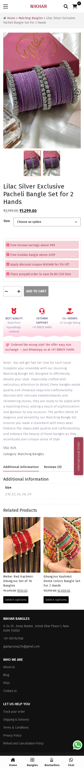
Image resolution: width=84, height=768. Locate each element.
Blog (6, 675)
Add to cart (36, 291)
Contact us (10, 691)
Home (11, 18)
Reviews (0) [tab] (53, 467)
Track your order (14, 712)
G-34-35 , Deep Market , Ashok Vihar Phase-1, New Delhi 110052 (36, 628)
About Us (9, 667)
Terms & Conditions (16, 727)
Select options (15, 600)
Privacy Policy (12, 735)
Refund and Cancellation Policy (23, 743)
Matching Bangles (31, 18)
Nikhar (38, 6)
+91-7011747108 (13, 638)
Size (6, 221)
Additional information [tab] (21, 467)
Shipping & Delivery (16, 719)
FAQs (6, 683)
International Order (78, 456)
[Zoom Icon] (42, 90)
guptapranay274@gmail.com (21, 646)
